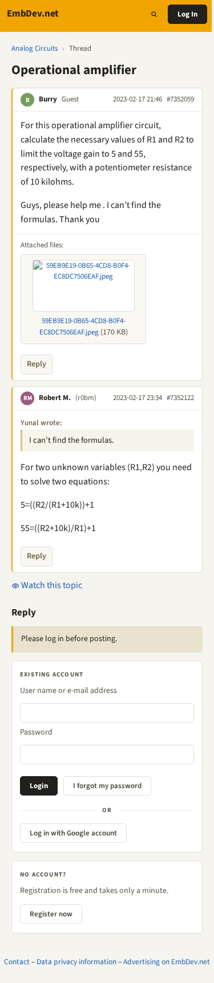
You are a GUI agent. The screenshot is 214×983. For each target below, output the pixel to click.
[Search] (154, 14)
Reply (36, 364)
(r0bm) (85, 398)
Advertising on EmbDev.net (166, 961)
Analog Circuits (34, 48)
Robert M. (55, 398)
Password (36, 732)
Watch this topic (50, 585)
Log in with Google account (73, 833)
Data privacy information (76, 961)
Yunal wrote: (41, 423)
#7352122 (180, 398)
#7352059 (180, 99)
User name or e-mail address (68, 690)
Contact (17, 961)
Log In (187, 14)
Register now (51, 914)
